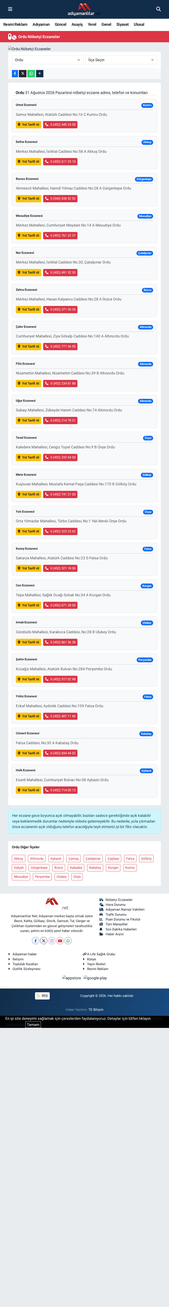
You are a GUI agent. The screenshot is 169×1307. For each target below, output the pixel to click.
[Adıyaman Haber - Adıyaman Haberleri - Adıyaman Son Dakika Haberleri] (84, 9)
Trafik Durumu (116, 915)
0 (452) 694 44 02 (62, 753)
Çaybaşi (113, 859)
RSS (44, 996)
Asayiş (77, 24)
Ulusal (139, 24)
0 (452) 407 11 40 (62, 716)
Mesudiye (21, 877)
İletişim (18, 959)
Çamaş (73, 859)
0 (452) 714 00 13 (62, 790)
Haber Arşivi (115, 934)
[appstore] (72, 978)
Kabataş (95, 868)
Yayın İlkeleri (96, 964)
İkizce (58, 868)
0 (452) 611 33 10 (62, 162)
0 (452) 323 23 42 (62, 531)
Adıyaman (41, 24)
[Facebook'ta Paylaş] (15, 73)
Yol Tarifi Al (30, 125)
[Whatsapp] (68, 940)
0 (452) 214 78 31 (62, 420)
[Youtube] (60, 940)
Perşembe (42, 877)
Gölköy (146, 859)
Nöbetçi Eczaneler (119, 900)
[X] (43, 940)
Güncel (60, 24)
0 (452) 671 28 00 (62, 605)
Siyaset (122, 24)
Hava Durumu (115, 905)
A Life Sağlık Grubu (101, 954)
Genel (106, 24)
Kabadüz (76, 868)
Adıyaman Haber (25, 954)
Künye (91, 959)
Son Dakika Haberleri (121, 929)
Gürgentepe (39, 868)
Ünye (77, 877)
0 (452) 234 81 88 (62, 383)
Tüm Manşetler (117, 924)
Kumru (130, 868)
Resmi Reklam (15, 24)
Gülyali (19, 868)
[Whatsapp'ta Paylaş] (31, 73)
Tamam (33, 1024)
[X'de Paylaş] (22, 73)
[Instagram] (51, 940)
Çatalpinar (93, 859)
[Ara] (158, 9)
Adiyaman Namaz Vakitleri (125, 909)
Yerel (92, 24)
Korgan (113, 868)
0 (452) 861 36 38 (62, 642)
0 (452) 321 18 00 (62, 568)
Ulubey (61, 877)
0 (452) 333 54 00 (62, 457)
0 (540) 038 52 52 (62, 199)
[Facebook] (35, 940)
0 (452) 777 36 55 (62, 346)
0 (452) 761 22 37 (62, 235)
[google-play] (95, 978)
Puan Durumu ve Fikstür (123, 919)
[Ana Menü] (10, 9)
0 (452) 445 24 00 (62, 125)
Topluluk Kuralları (25, 964)
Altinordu (37, 859)
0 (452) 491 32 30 (62, 272)
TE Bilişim (95, 1010)
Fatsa (130, 859)
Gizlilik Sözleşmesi (26, 969)
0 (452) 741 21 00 (62, 494)
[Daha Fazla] (39, 73)
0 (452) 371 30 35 (62, 309)
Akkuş (18, 859)
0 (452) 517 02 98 (62, 679)
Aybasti (55, 859)
